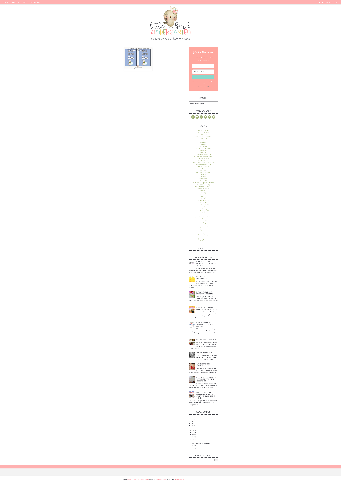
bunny (203, 144)
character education (203, 154)
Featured (203, 170)
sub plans (203, 231)
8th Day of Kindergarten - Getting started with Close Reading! (206, 379)
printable (203, 221)
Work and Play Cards (203, 239)
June (193, 432)
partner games (203, 211)
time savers (203, 237)
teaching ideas (203, 233)
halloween (203, 179)
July (193, 430)
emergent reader (203, 166)
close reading (203, 160)
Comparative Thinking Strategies (203, 162)
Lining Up (203, 195)
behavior (203, 134)
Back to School (203, 132)
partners (203, 213)
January (194, 441)
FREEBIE (203, 175)
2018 (192, 419)
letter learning (203, 189)
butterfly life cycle (203, 148)
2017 (192, 421)
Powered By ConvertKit (203, 86)
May (193, 434)
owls (203, 207)
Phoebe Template (144, 479)
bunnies (203, 142)
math (203, 199)
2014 (192, 445)
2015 (192, 425)
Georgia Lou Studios (161, 479)
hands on (203, 180)
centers (203, 152)
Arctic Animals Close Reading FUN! (138, 49)
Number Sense (203, 205)
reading (203, 223)
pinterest (203, 219)
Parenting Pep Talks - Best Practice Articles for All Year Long (207, 264)
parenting (203, 209)
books (203, 140)
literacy (203, 197)
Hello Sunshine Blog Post (206, 339)
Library (203, 193)
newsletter (203, 203)
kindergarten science (203, 187)
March (194, 439)
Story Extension (203, 229)
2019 (192, 416)
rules (203, 225)
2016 (192, 423)
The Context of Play (204, 353)
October (194, 428)
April (193, 437)
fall (203, 168)
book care (203, 138)
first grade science (203, 172)
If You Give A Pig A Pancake (203, 183)
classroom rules (203, 158)
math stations (203, 201)
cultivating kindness (203, 164)
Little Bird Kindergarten (133, 479)
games (203, 176)
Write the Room (203, 241)
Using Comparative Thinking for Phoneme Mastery (205, 324)
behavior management (203, 136)
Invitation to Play (203, 185)
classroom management (203, 156)
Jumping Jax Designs (180, 479)
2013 (192, 448)
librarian (203, 191)
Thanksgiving (203, 235)
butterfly (203, 146)
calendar (203, 150)
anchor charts (203, 130)
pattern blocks (203, 215)
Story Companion (203, 227)
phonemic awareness (203, 217)
